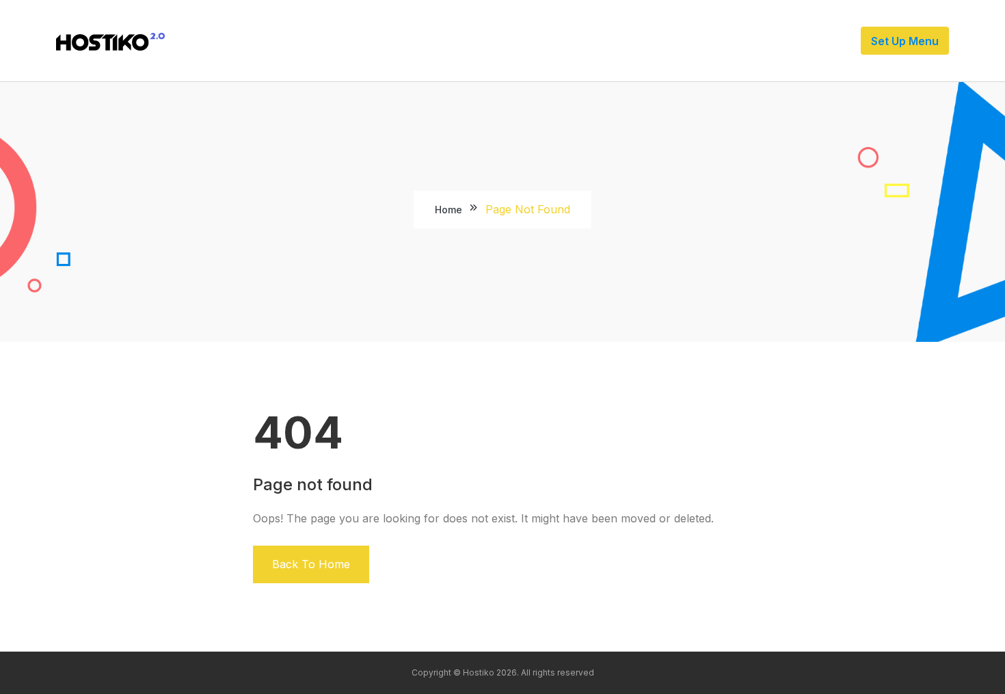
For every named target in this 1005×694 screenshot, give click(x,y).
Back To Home (311, 564)
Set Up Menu (905, 41)
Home (448, 209)
